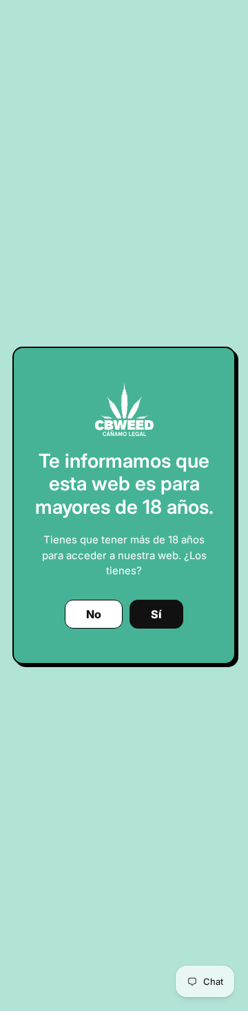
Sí (156, 614)
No (93, 614)
